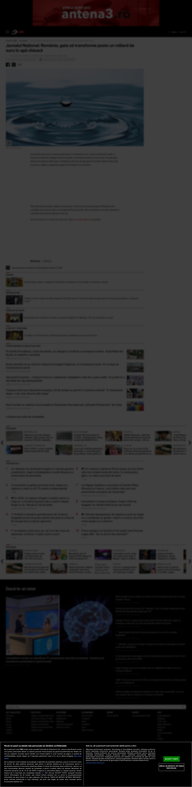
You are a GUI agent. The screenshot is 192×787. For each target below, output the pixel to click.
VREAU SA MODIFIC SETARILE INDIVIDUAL (171, 767)
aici (42, 773)
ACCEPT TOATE (171, 759)
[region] (96, 764)
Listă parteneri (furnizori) (95, 763)
